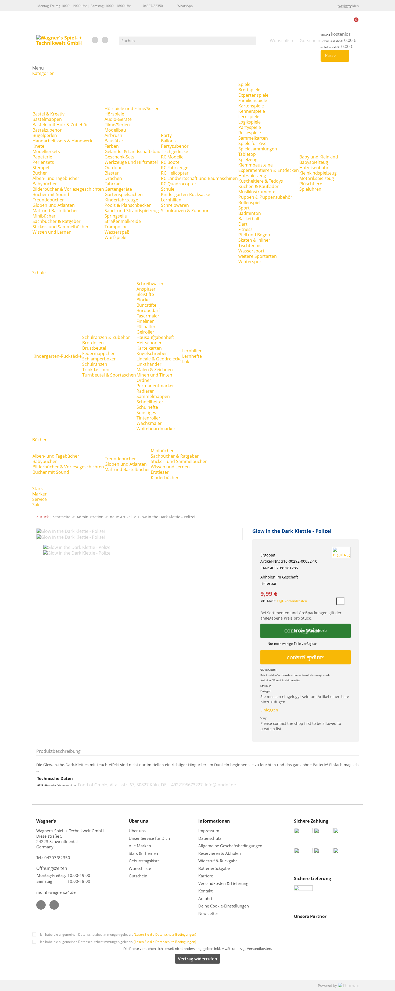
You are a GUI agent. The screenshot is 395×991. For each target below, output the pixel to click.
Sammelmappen (153, 396)
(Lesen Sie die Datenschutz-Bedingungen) (165, 934)
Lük (185, 361)
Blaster (112, 173)
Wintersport (250, 262)
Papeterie (42, 157)
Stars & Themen (143, 853)
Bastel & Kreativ (48, 114)
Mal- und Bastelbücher (55, 211)
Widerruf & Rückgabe (218, 860)
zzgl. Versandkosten (292, 601)
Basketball (248, 219)
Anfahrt (205, 898)
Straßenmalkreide (123, 221)
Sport (244, 208)
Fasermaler (148, 316)
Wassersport (251, 251)
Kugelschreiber (152, 353)
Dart (242, 224)
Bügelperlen (45, 135)
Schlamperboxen (99, 359)
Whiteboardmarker (156, 429)
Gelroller (145, 332)
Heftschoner (149, 343)
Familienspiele (252, 100)
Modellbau (115, 130)
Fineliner (145, 321)
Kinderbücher (165, 477)
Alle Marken (140, 845)
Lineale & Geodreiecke (159, 359)
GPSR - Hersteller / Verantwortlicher (57, 785)
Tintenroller (148, 418)
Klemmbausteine (255, 165)
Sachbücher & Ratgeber (57, 221)
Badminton (249, 213)
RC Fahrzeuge (174, 168)
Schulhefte (147, 407)
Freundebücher (48, 200)
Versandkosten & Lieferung (223, 883)
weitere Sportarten (257, 256)
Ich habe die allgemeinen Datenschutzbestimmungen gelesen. (118, 934)
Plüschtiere (310, 184)
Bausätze (114, 141)
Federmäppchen (99, 353)
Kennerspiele (251, 111)
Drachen (113, 178)
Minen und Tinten (154, 375)
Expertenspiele (253, 95)
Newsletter (208, 913)
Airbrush (113, 135)
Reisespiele (249, 133)
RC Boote (170, 162)
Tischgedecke (174, 151)
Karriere (205, 875)
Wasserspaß (117, 232)
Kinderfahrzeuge (121, 200)
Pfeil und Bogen (254, 235)
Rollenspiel (249, 202)
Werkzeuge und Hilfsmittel (131, 162)
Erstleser (160, 472)
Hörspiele (114, 114)
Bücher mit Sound (51, 194)
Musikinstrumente (256, 192)
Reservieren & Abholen (219, 853)
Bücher (40, 173)
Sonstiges (146, 412)
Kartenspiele (251, 106)
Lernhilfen (171, 200)
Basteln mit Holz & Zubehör (60, 125)
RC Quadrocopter (178, 184)
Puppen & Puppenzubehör (265, 197)
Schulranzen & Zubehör (185, 211)
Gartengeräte (118, 189)
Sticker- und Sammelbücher (61, 227)
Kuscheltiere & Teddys (260, 181)
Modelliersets (46, 151)
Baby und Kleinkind (318, 157)
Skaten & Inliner (254, 240)
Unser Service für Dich (149, 838)
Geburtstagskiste (144, 860)
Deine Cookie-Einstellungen (223, 906)
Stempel (41, 168)
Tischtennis (249, 245)
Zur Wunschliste (305, 657)
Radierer (145, 391)
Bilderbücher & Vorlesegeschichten (68, 189)
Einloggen (269, 709)
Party (166, 135)
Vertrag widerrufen (197, 959)
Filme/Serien (117, 125)
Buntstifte (146, 305)
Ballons (168, 141)
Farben (112, 146)
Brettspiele (249, 90)
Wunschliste (140, 868)
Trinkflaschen (95, 369)
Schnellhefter (150, 402)
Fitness (245, 229)
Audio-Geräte (118, 119)
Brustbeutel (94, 348)
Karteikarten (149, 348)
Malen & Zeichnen (155, 369)
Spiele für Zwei (253, 143)
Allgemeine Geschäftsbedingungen (230, 845)
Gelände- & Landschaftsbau (132, 151)
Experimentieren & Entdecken (268, 170)
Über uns (138, 830)
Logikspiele (249, 122)
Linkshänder (149, 364)
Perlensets (43, 162)
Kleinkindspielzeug (318, 173)
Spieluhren (310, 189)
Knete (38, 146)
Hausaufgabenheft (155, 337)
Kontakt (205, 891)
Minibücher (44, 216)
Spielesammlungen (257, 149)
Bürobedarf (148, 310)
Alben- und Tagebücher (56, 178)
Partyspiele (249, 127)
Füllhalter (146, 327)
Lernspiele (248, 117)
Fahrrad (113, 184)
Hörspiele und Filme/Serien (132, 108)
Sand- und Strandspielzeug (132, 211)
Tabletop (247, 154)
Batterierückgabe (214, 868)
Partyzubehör (175, 146)
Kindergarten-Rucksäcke (185, 194)
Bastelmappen (47, 119)
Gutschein (138, 875)
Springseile (116, 216)
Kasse (334, 55)
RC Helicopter (175, 173)
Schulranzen (94, 364)
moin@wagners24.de (56, 892)
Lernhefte (192, 356)
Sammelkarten (253, 138)
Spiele (244, 84)
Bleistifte (145, 294)
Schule (167, 189)
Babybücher (45, 184)
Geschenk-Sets (119, 157)
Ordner (144, 380)
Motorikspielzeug (316, 178)
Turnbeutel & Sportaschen (109, 375)
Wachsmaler (149, 423)
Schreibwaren (175, 205)
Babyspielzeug (313, 162)
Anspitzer (146, 289)
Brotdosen (93, 343)
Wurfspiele (115, 237)
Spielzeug (247, 159)
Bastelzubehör (47, 130)
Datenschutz (209, 838)
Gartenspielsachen (124, 194)
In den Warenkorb (305, 630)
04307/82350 (153, 5)
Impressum (208, 830)
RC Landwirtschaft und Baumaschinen (199, 178)
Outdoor (113, 168)
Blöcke (143, 300)
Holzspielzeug (252, 176)
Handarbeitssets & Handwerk (62, 141)
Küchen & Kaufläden (258, 186)
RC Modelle (172, 157)
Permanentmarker (155, 386)
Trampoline (116, 227)
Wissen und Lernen (52, 232)
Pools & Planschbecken (128, 205)
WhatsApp (185, 5)
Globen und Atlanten (54, 205)
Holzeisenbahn (314, 168)
